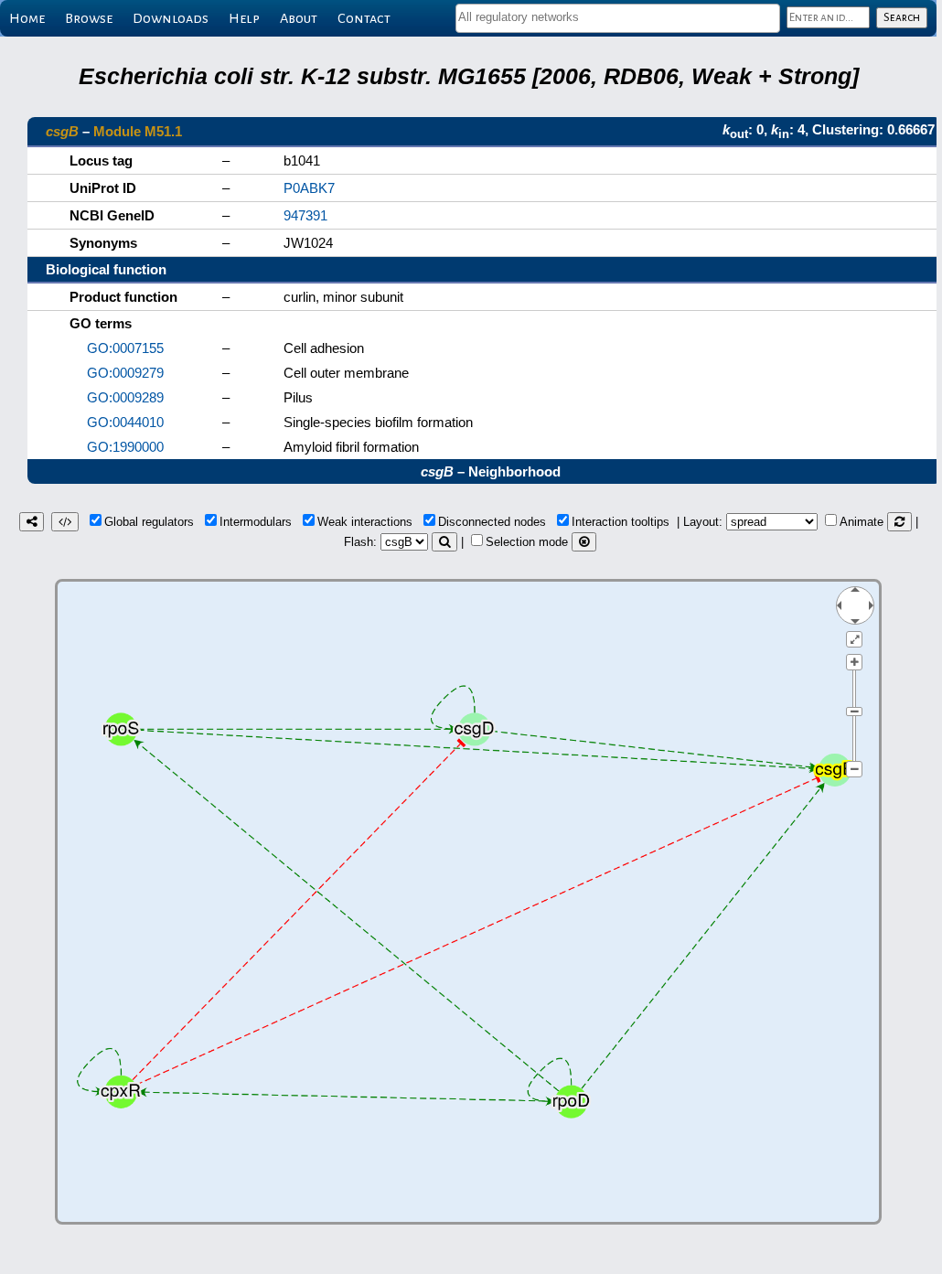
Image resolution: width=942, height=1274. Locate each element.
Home (27, 18)
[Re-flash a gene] (444, 541)
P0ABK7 (309, 188)
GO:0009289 (125, 397)
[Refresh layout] (899, 521)
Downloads (171, 18)
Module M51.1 (137, 131)
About (298, 18)
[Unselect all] (584, 541)
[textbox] (617, 17)
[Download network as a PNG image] (31, 521)
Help (244, 18)
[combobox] (617, 18)
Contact (364, 18)
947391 (305, 215)
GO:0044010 (125, 422)
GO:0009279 (125, 372)
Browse (88, 18)
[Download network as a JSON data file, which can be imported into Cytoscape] (65, 521)
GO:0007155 (125, 348)
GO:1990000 (125, 447)
